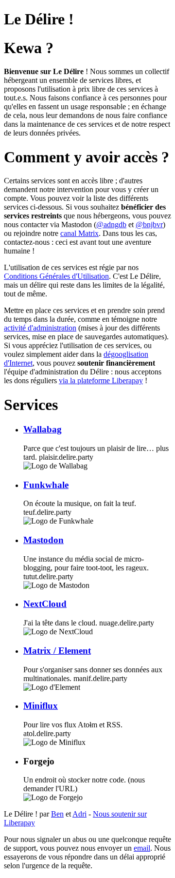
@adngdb (111, 224)
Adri (79, 814)
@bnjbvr (149, 224)
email (142, 848)
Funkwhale (46, 485)
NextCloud (45, 604)
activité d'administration (40, 328)
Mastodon (43, 540)
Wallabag (42, 429)
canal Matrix (79, 233)
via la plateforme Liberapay (101, 380)
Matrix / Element (57, 650)
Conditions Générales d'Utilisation (56, 276)
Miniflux (40, 706)
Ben (57, 814)
